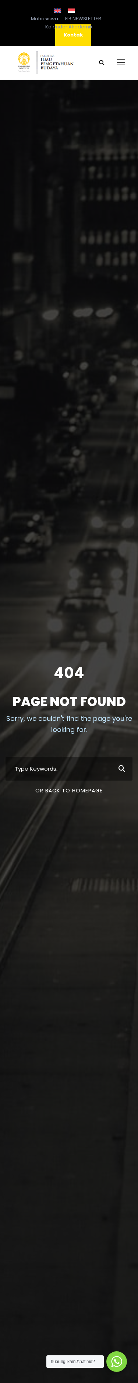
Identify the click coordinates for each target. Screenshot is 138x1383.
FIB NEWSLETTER (83, 18)
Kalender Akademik (69, 26)
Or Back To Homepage (69, 790)
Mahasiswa (44, 18)
